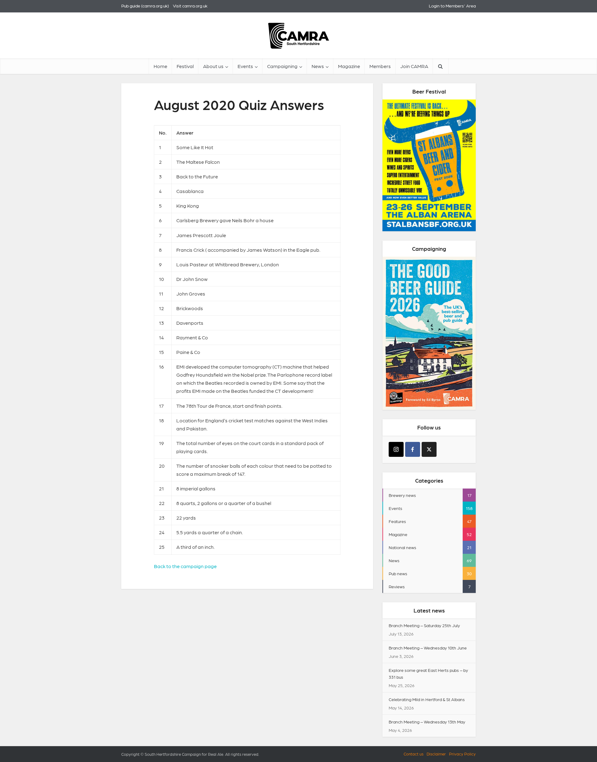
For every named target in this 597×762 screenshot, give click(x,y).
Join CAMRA (414, 66)
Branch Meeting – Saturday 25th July (424, 625)
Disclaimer (436, 753)
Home (160, 66)
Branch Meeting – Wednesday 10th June (428, 647)
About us (213, 66)
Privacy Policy (462, 753)
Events (245, 66)
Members (380, 66)
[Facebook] (412, 449)
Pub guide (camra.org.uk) (145, 5)
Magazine (349, 66)
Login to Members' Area (452, 5)
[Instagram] (396, 449)
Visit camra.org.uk (190, 5)
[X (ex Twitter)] (429, 449)
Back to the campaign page (185, 566)
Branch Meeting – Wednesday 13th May (427, 721)
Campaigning (282, 66)
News (318, 66)
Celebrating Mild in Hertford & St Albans (427, 699)
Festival (185, 66)
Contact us (413, 753)
